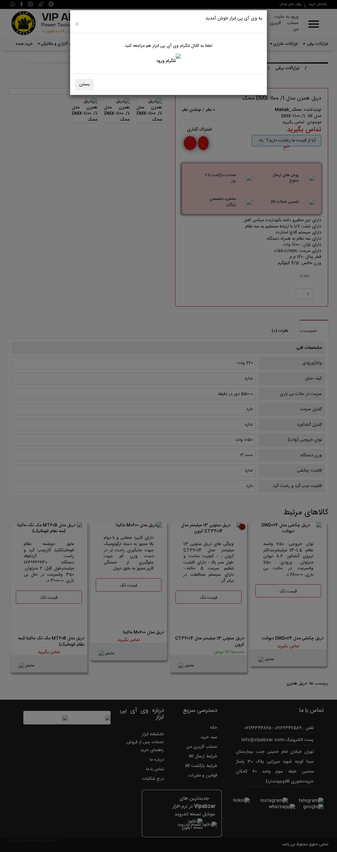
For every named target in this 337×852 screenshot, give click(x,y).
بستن (84, 84)
